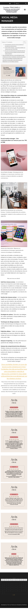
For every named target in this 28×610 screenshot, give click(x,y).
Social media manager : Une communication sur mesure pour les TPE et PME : (15, 48)
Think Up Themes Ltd (11, 604)
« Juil (13, 594)
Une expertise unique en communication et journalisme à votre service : (14, 45)
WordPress (24, 604)
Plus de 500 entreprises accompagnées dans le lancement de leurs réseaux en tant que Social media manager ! (15, 52)
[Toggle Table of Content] (24, 42)
